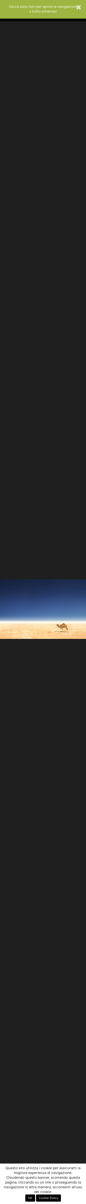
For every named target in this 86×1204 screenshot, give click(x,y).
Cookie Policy (48, 1198)
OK (30, 1198)
